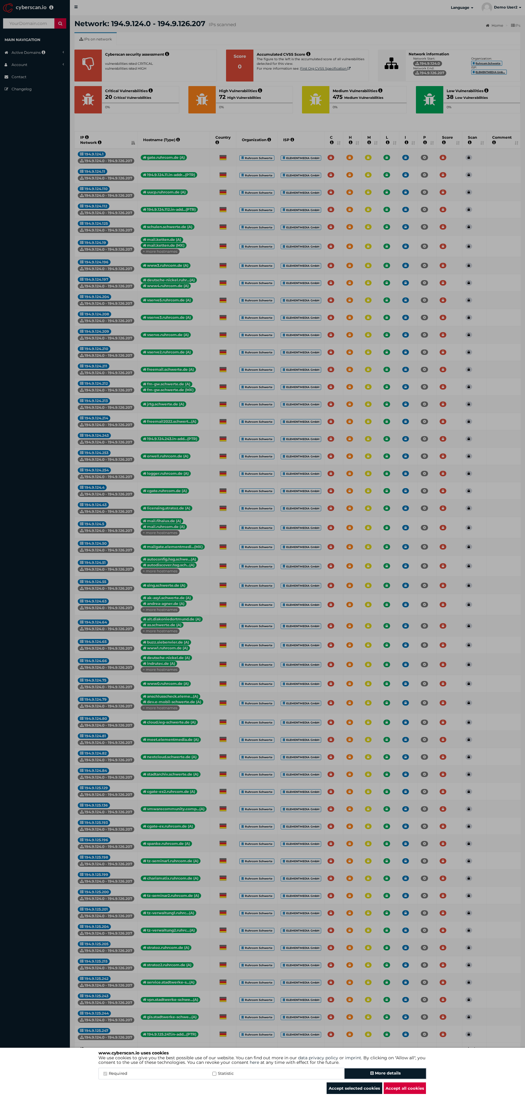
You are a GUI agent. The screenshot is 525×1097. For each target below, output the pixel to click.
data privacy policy (318, 1058)
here (254, 1062)
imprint (353, 1058)
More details (387, 1073)
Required (118, 1073)
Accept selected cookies (354, 1088)
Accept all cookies (405, 1088)
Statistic (226, 1073)
